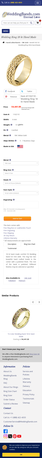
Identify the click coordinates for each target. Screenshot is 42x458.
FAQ (5, 383)
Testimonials (28, 398)
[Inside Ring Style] (7, 130)
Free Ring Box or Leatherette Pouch (17, 228)
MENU (5, 31)
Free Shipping (9, 233)
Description (12, 244)
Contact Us (8, 413)
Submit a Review (11, 403)
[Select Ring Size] (13, 170)
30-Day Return (9, 235)
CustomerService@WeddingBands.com (20, 421)
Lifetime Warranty (10, 238)
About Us (8, 371)
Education (27, 390)
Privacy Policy (28, 394)
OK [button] (21, 455)
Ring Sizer (8, 395)
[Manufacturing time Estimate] (15, 140)
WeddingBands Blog (10, 377)
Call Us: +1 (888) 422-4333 (15, 417)
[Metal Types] (10, 135)
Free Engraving (9, 230)
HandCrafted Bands (13, 42)
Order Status (9, 399)
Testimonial (12, 248)
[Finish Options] (10, 180)
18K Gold (25, 42)
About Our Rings (11, 387)
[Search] (31, 23)
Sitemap (26, 403)
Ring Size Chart (30, 244)
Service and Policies (28, 373)
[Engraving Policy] (13, 190)
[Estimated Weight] (11, 125)
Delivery (26, 386)
